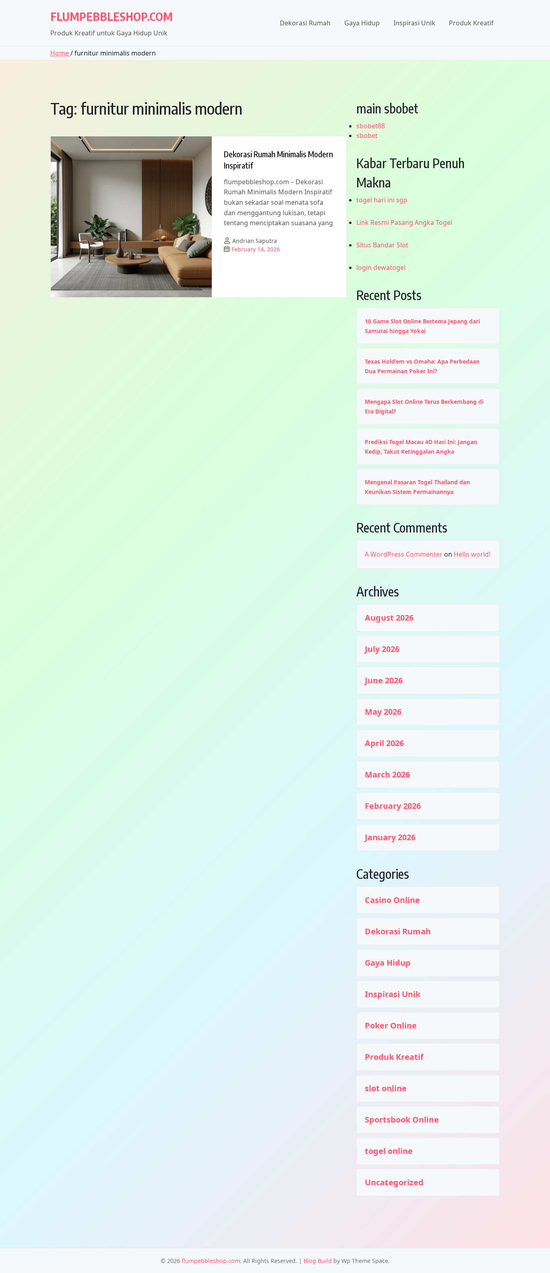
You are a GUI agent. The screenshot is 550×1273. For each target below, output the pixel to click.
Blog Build (318, 1261)
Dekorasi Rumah (305, 23)
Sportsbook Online (402, 1120)
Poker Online (391, 1025)
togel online (389, 1151)
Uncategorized (394, 1182)
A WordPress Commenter (403, 554)
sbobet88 (370, 125)
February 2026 (393, 806)
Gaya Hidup (362, 23)
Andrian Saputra (254, 241)
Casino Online (392, 900)
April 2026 (384, 743)
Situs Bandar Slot (382, 245)
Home (60, 53)
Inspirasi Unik (414, 23)
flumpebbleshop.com (111, 16)
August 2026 (389, 618)
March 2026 (387, 774)
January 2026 (390, 837)
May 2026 (383, 712)
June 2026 (384, 680)
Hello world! (472, 554)
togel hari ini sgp (381, 199)
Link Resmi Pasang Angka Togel (404, 222)
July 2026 (382, 649)
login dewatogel (380, 267)
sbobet (367, 135)
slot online (386, 1088)
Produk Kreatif (471, 23)
